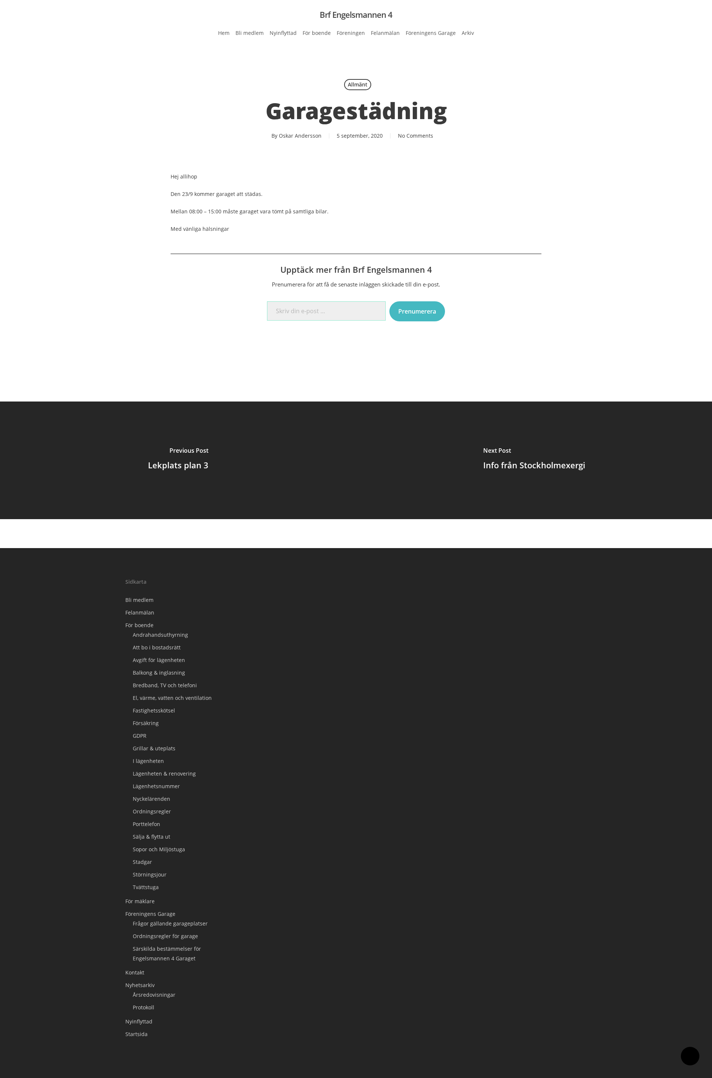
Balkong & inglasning (159, 672)
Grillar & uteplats (154, 748)
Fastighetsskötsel (154, 710)
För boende (139, 625)
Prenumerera (417, 311)
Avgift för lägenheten (159, 659)
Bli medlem (139, 599)
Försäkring (146, 723)
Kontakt (134, 972)
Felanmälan (139, 612)
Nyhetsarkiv (140, 985)
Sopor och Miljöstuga (159, 849)
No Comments (415, 135)
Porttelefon (146, 824)
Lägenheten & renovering (164, 773)
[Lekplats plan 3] (178, 460)
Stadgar (142, 861)
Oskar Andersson (300, 135)
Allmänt (357, 84)
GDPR (139, 735)
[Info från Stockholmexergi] (534, 460)
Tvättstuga (146, 887)
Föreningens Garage (150, 913)
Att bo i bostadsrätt (157, 647)
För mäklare (140, 901)
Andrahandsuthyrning (160, 634)
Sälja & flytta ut (151, 836)
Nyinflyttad (138, 1021)
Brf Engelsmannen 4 (356, 14)
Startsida (136, 1034)
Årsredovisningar (154, 994)
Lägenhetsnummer (156, 786)
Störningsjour (150, 874)
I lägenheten (148, 760)
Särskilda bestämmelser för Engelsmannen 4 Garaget (167, 953)
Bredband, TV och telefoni (165, 685)
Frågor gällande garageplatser (170, 923)
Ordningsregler (152, 811)
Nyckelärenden (151, 798)
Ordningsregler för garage (165, 936)
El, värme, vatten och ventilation (172, 697)
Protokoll (143, 1007)
